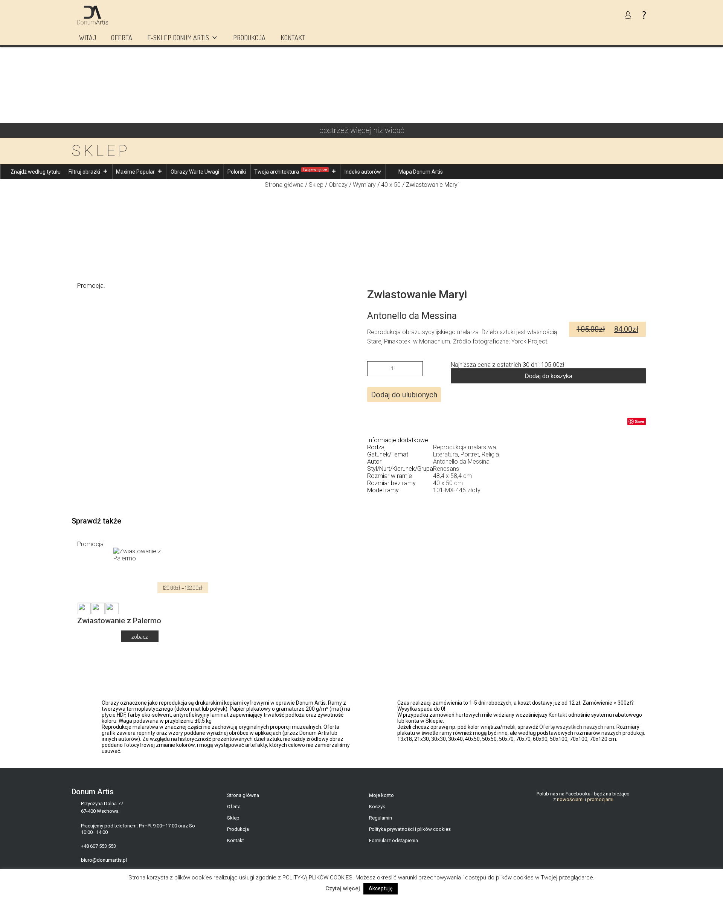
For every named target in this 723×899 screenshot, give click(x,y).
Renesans (446, 468)
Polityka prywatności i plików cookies (410, 829)
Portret (470, 454)
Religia (490, 454)
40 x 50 (391, 184)
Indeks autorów (363, 172)
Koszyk (377, 806)
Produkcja (249, 38)
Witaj (87, 38)
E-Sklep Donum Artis (178, 38)
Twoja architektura (290, 171)
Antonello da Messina (461, 461)
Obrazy (338, 184)
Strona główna (284, 184)
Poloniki (236, 172)
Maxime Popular (135, 172)
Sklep (316, 184)
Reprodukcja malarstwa (464, 447)
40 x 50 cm (448, 483)
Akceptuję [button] (380, 888)
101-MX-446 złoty (456, 490)
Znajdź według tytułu (36, 172)
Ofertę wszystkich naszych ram (576, 727)
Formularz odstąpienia (393, 840)
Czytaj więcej (342, 888)
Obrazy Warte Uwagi (195, 172)
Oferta (121, 38)
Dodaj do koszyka (548, 376)
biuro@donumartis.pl (104, 860)
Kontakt (293, 38)
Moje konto (381, 795)
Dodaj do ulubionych (404, 394)
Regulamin (380, 818)
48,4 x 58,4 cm (452, 475)
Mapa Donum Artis (420, 172)
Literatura (445, 454)
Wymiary (364, 184)
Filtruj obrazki (84, 172)
